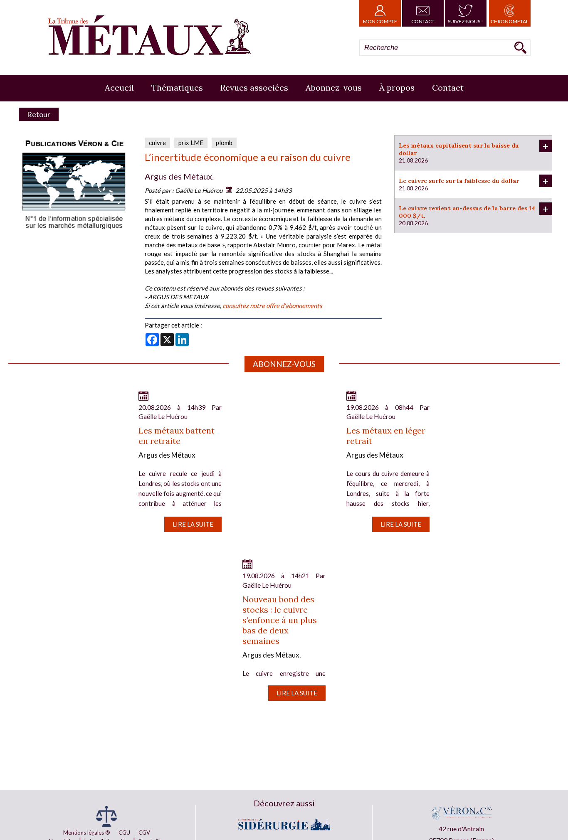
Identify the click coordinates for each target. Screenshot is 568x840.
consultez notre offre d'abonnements (272, 305)
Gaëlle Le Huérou (198, 190)
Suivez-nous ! (465, 21)
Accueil (119, 87)
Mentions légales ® (86, 832)
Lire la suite (193, 524)
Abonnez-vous (334, 87)
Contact (423, 21)
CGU (124, 832)
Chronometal (509, 21)
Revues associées (254, 87)
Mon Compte (380, 21)
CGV (144, 832)
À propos (397, 87)
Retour (38, 114)
